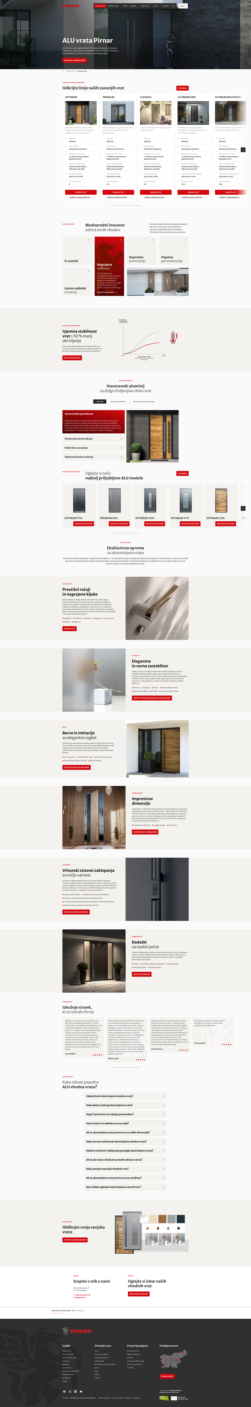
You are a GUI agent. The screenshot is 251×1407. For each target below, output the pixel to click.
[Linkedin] (75, 1392)
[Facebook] (64, 1392)
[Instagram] (70, 1392)
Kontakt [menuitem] (166, 6)
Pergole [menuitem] (133, 6)
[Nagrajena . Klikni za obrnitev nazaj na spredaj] (121, 240)
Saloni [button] (182, 6)
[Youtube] (81, 1392)
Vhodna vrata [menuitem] (113, 6)
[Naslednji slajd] (243, 149)
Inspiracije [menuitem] (145, 6)
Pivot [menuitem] (125, 6)
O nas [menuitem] (155, 6)
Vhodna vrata (70, 71)
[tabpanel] (125, 436)
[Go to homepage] (71, 6)
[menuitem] (100, 6)
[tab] (99, 401)
